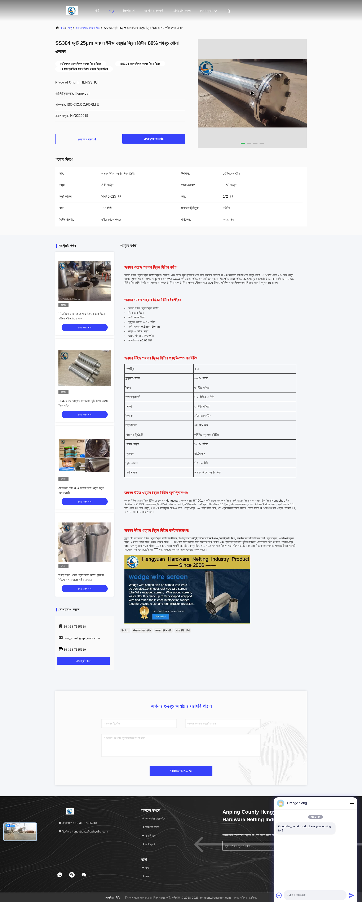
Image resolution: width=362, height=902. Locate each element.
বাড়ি (97, 11)
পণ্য (111, 11)
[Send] (351, 895)
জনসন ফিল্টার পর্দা (163, 630)
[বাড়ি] (72, 10)
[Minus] (351, 803)
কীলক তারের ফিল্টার (142, 630)
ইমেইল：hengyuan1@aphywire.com (85, 831)
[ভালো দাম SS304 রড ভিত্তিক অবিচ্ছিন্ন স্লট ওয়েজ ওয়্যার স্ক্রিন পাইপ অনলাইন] (84, 368)
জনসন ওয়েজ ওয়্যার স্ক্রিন (88, 28)
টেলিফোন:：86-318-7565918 (79, 823)
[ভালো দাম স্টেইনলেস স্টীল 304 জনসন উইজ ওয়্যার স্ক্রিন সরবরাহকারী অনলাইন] (84, 455)
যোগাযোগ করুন (181, 11)
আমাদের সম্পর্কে (153, 11)
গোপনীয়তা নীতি (112, 897)
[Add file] (279, 895)
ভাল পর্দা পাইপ (183, 630)
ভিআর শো (129, 11)
